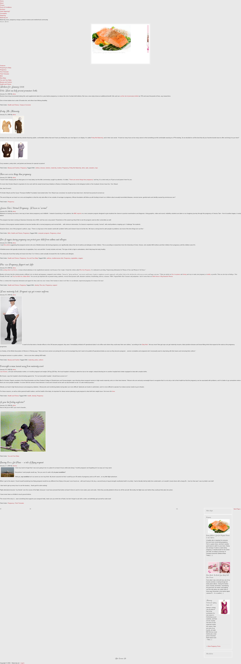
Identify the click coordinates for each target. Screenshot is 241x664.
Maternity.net (4, 17)
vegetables (74, 258)
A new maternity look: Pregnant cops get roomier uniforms (24, 291)
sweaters (91, 168)
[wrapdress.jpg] (21, 159)
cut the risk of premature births (129, 96)
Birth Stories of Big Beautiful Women (162, 276)
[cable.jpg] (18, 133)
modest (59, 168)
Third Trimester (19, 503)
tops (96, 168)
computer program (43, 233)
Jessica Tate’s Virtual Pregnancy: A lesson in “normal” (23, 208)
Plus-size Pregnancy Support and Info (17, 264)
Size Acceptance (176, 274)
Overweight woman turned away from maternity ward (22, 366)
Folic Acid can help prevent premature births (18, 90)
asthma (49, 258)
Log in (22, 663)
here (113, 391)
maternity (53, 168)
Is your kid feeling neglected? (12, 402)
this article (7, 245)
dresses (42, 168)
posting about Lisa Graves (10, 270)
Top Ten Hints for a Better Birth (21, 276)
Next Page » (237, 509)
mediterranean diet (57, 258)
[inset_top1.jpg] (7, 159)
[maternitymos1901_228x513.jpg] (11, 344)
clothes (37, 168)
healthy (209, 274)
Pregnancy (23, 168)
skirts (83, 168)
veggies (80, 258)
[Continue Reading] (126, 60)
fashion (48, 168)
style (87, 168)
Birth (9, 233)
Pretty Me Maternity (9, 111)
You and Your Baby (32, 258)
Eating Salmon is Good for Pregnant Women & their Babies (111, 53)
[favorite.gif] (23, 451)
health (29, 395)
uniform (41, 360)
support (55, 285)
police (36, 360)
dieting (184, 274)
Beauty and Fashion (14, 168)
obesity (37, 285)
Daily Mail (145, 344)
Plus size (42, 285)
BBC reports (78, 213)
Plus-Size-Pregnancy (85, 270)
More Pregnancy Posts (214, 646)
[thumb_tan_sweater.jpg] (6, 133)
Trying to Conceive (25, 105)
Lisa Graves (3, 371)
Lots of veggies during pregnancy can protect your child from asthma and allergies (33, 239)
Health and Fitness (13, 105)
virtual (59, 233)
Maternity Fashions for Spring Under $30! (211, 603)
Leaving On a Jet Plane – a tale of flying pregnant (22, 462)
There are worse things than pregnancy (15, 174)
